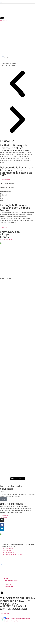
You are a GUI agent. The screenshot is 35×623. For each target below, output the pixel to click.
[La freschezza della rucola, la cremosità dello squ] (26, 454)
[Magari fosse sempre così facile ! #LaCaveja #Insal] (26, 375)
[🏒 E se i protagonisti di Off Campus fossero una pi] (26, 322)
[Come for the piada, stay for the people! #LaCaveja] (26, 345)
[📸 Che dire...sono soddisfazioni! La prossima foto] (8, 323)
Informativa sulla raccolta (10, 621)
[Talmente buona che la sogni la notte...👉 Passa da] (8, 444)
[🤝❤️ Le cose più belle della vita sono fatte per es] (8, 383)
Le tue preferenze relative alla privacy (18, 618)
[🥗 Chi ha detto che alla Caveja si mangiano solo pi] (26, 296)
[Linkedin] (2, 529)
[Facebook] (2, 525)
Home (6, 568)
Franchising (8, 576)
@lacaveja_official (5, 278)
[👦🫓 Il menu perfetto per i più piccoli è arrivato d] (26, 416)
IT (7, 57)
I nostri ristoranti (11, 570)
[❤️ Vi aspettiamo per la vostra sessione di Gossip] (8, 407)
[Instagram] (2, 520)
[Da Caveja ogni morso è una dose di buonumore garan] (8, 289)
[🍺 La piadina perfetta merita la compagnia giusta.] (8, 351)
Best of (7, 572)
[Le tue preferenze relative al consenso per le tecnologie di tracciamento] (2, 620)
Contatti (7, 574)
